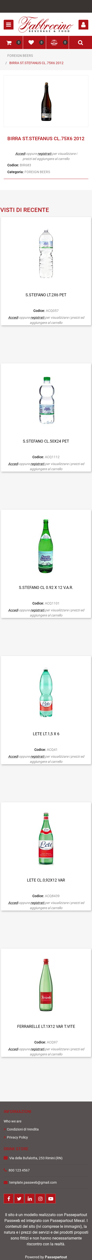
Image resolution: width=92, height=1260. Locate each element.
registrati (44, 154)
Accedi (20, 154)
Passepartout (56, 1257)
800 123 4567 (19, 1170)
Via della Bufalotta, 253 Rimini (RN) (36, 1158)
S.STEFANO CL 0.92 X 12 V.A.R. (46, 587)
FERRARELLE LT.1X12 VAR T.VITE (46, 1026)
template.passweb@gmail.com (33, 1182)
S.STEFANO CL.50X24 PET (46, 441)
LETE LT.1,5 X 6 (46, 734)
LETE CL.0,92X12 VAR (46, 880)
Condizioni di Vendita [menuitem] (23, 1129)
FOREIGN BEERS (20, 56)
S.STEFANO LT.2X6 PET (46, 295)
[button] (46, 101)
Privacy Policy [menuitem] (17, 1137)
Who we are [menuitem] (12, 1121)
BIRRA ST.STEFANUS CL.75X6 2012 (36, 63)
